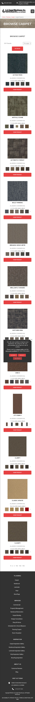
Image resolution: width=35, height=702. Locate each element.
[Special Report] (12, 254)
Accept (13, 355)
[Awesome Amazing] (22, 126)
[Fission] (22, 211)
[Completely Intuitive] (17, 296)
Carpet (13, 17)
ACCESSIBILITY (5, 697)
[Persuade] (22, 466)
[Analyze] (12, 466)
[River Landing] (12, 381)
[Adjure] (27, 466)
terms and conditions (12, 351)
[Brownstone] (17, 83)
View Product (17, 89)
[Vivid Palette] (27, 126)
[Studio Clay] (22, 509)
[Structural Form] (27, 169)
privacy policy (20, 349)
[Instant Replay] (17, 254)
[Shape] (17, 191)
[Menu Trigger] (32, 11)
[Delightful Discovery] (17, 106)
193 (17, 566)
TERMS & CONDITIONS (24, 697)
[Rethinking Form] (22, 169)
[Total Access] (27, 254)
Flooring (8, 17)
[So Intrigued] (17, 276)
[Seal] (27, 211)
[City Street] (27, 83)
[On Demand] (22, 254)
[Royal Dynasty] (27, 509)
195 (23, 566)
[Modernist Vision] (17, 126)
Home (3, 17)
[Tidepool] (17, 63)
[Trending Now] (17, 233)
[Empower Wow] (22, 296)
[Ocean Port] (12, 83)
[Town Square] (27, 381)
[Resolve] (17, 446)
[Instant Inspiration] (27, 296)
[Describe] (17, 466)
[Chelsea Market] (7, 381)
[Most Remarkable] (12, 126)
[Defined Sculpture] (12, 169)
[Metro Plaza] (22, 381)
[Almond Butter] (17, 509)
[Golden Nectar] (12, 509)
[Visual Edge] (17, 148)
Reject (22, 355)
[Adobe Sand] (17, 489)
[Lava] (17, 211)
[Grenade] (12, 211)
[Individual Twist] (17, 169)
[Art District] (17, 381)
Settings (17, 358)
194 (20, 566)
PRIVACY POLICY (14, 697)
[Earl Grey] (22, 83)
